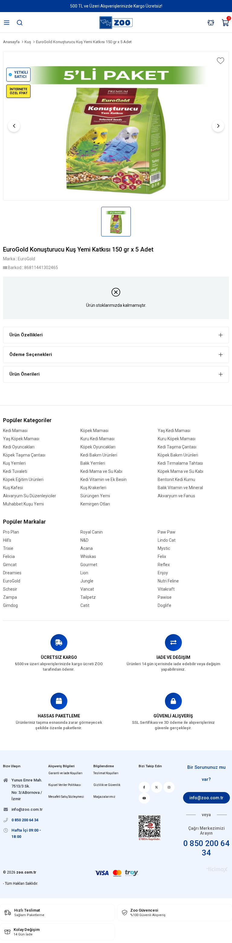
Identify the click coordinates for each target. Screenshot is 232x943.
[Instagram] (169, 787)
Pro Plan (11, 532)
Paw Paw (167, 532)
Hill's (7, 540)
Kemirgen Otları (95, 504)
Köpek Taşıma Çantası (24, 455)
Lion (84, 573)
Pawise (165, 597)
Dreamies (12, 573)
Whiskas (88, 556)
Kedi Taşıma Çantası (177, 447)
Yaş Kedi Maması (174, 430)
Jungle (86, 581)
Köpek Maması (94, 430)
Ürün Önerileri (24, 374)
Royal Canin (91, 532)
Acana (86, 548)
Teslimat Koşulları (105, 773)
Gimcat (10, 565)
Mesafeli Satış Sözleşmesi (66, 796)
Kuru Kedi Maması (97, 439)
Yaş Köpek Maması (21, 439)
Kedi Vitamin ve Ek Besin (103, 479)
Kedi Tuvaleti (15, 471)
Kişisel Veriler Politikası (64, 785)
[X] (156, 787)
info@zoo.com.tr (206, 797)
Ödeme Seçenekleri (30, 354)
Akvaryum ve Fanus (176, 496)
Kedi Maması (15, 430)
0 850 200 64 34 (206, 848)
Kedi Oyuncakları (18, 447)
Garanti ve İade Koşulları (65, 773)
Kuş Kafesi (13, 488)
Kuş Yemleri (14, 463)
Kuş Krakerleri (93, 488)
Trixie (8, 548)
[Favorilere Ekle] (220, 60)
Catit (84, 605)
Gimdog (10, 605)
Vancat (87, 589)
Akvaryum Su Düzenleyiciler (29, 496)
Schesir (10, 589)
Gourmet (88, 565)
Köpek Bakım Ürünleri (178, 455)
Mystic (164, 548)
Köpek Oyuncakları (97, 447)
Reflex (164, 565)
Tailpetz (88, 597)
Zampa (10, 597)
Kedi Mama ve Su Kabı (101, 471)
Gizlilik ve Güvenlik (106, 785)
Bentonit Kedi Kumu (176, 479)
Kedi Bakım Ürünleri (98, 455)
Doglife (164, 605)
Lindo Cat (167, 540)
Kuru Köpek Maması (176, 439)
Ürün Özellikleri (26, 335)
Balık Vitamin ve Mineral (180, 488)
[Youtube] (144, 798)
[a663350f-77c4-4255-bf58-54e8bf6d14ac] (149, 828)
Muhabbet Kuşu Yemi (23, 504)
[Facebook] (144, 787)
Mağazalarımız (104, 796)
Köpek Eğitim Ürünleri (23, 479)
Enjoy (163, 573)
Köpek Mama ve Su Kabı (180, 471)
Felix (162, 556)
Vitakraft (166, 589)
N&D (84, 540)
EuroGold (11, 581)
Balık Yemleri (92, 463)
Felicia (9, 556)
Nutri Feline (168, 581)
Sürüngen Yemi (95, 496)
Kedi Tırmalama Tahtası (180, 463)
